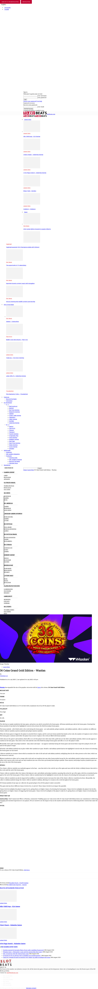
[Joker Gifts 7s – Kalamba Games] (14, 371)
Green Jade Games (15, 415)
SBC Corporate (7, 976)
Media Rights (8, 570)
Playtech (12, 432)
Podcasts (9, 456)
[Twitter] (8, 682)
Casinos (6, 530)
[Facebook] (2, 682)
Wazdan (11, 448)
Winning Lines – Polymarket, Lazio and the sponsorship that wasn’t (22, 952)
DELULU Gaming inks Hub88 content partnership (20, 301)
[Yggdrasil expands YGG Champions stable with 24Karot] (31, 242)
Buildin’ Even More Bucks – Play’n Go (17, 340)
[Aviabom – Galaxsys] (31, 204)
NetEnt (11, 426)
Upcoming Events (9, 609)
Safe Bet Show (13, 463)
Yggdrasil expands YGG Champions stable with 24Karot (22, 247)
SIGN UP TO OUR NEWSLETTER (10, 2)
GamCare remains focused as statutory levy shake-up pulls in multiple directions (26, 957)
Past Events (7, 611)
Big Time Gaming (14, 410)
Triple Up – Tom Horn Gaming (15, 358)
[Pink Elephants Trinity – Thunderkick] (14, 389)
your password (42, 97)
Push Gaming (13, 437)
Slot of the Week (9, 305)
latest (39, 687)
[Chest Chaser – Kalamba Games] (31, 149)
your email (41, 107)
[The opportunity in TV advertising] (14, 260)
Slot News (26, 226)
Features (6, 397)
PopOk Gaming (13, 434)
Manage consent (31, 988)
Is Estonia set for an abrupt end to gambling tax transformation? (22, 955)
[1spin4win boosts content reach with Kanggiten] (14, 278)
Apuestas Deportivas (10, 529)
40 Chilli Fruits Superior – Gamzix (17, 884)
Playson (11, 430)
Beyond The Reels (14, 461)
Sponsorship (7, 568)
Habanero (12, 417)
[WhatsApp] (13, 682)
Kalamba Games (14, 423)
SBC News (6, 981)
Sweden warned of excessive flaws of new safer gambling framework (23, 950)
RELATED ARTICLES (5, 888)
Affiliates (7, 479)
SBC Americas (7, 985)
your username (42, 96)
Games (6, 475)
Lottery (6, 520)
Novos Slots (7, 487)
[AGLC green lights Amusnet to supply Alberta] (31, 224)
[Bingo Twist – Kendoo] (31, 186)
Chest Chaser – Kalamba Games (33, 155)
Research (6, 592)
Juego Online (8, 527)
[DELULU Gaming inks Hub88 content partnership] (14, 296)
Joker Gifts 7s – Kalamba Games (16, 376)
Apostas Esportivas (9, 537)
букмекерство (8, 547)
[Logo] (29, 116)
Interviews (9, 401)
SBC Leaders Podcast (15, 459)
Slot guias (7, 489)
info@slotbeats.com (12, 972)
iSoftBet (11, 421)
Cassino (6, 539)
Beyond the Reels (11, 399)
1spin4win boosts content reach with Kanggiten (20, 283)
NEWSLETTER (26, 2)
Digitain (11, 414)
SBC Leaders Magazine (13, 454)
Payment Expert (8, 979)
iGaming (6, 498)
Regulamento (8, 541)
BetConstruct (13, 406)
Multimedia (7, 450)
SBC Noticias (6, 983)
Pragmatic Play (13, 436)
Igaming (6, 506)
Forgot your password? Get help (32, 101)
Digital (6, 580)
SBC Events (6, 978)
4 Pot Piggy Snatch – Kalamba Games (34, 173)
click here (27, 870)
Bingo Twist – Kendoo (29, 191)
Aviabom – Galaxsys (29, 209)
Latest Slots (27, 119)
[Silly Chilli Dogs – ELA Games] (31, 131)
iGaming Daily (13, 458)
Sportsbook (7, 496)
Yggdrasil (9, 244)
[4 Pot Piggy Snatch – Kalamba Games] (31, 168)
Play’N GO (9, 336)
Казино (6, 549)
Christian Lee (4, 676)
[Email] (24, 682)
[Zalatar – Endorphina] (14, 316)
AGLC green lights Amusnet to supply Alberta (37, 229)
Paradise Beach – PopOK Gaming (18, 883)
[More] (30, 682)
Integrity (7, 572)
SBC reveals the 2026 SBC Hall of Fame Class (16, 953)
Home (25, 470)
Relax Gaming (13, 445)
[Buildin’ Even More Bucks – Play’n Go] (14, 335)
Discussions (7, 591)
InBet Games (13, 419)
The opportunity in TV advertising (16, 265)
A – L (7, 404)
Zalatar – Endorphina (12, 321)
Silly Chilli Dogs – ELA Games (31, 136)
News (25, 212)
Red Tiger (12, 441)
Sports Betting (8, 516)
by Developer (8, 403)
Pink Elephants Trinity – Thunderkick (17, 394)
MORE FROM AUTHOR (17, 888)
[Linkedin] (19, 682)
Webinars (9, 452)
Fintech (6, 558)
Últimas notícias (9, 485)
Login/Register (8, 589)
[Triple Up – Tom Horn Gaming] (14, 353)
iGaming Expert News (11, 947)
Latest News (7, 510)
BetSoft (11, 408)
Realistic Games (14, 439)
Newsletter (7, 465)
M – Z (7, 425)
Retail (6, 499)
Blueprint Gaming (14, 412)
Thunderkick (10, 391)
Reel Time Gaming (14, 443)
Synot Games (13, 447)
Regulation (7, 477)
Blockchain (7, 560)
